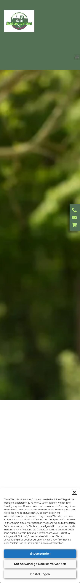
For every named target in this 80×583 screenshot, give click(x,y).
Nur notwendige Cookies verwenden (40, 564)
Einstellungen (40, 574)
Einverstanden (40, 554)
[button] (74, 492)
